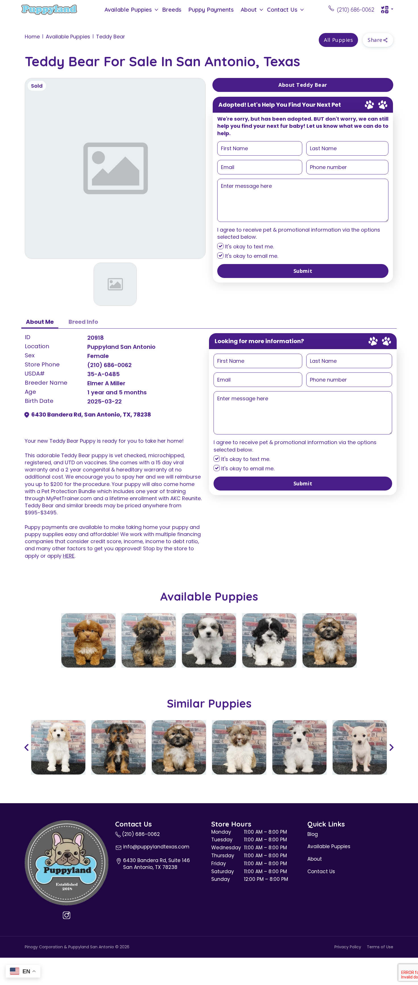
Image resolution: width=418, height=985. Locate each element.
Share (375, 39)
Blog (312, 834)
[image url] (49, 9)
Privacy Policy (347, 947)
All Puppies (338, 39)
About (249, 9)
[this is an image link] (66, 862)
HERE (69, 555)
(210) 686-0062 (109, 365)
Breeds (171, 9)
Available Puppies (128, 9)
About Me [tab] (40, 322)
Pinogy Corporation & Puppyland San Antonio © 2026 (77, 947)
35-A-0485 (103, 374)
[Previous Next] (209, 747)
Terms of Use (380, 947)
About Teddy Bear (302, 84)
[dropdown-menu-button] (156, 9)
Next (391, 747)
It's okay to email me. (251, 255)
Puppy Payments (211, 9)
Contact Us (282, 9)
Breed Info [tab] (83, 322)
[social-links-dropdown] (387, 9)
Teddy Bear (110, 36)
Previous (26, 747)
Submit (302, 270)
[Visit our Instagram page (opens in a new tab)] (66, 915)
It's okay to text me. (249, 246)
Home (32, 36)
